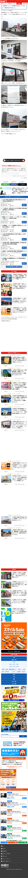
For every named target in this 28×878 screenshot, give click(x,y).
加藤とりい (9, 320)
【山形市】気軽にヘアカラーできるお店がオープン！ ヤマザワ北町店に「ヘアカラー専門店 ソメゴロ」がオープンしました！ (19, 466)
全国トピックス (3, 3)
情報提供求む (4, 851)
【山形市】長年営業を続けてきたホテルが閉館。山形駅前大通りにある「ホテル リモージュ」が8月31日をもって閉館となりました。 (19, 399)
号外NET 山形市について (6, 861)
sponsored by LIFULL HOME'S (18, 789)
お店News (24, 3)
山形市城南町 (14, 318)
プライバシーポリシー (6, 858)
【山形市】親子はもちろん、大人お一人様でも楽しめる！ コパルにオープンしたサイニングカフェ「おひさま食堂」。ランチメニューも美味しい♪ (19, 424)
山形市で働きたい (9, 196)
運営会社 (3, 848)
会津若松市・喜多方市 (21, 671)
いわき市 (13, 671)
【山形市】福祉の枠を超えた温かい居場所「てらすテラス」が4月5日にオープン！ (19, 519)
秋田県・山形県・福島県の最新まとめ (9, 669)
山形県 (11, 10)
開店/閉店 (19, 3)
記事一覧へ (14, 181)
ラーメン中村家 (8, 318)
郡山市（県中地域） (6, 671)
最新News (10, 3)
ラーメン (3, 318)
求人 (15, 3)
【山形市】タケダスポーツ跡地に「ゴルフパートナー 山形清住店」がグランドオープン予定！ (19, 601)
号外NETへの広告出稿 (6, 853)
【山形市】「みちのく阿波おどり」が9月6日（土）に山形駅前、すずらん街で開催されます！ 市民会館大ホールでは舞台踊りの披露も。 (19, 386)
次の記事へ (22, 181)
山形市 (24, 669)
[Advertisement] (14, 337)
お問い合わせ (4, 856)
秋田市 (19, 669)
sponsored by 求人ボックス (18, 196)
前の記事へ (6, 181)
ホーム (3, 846)
